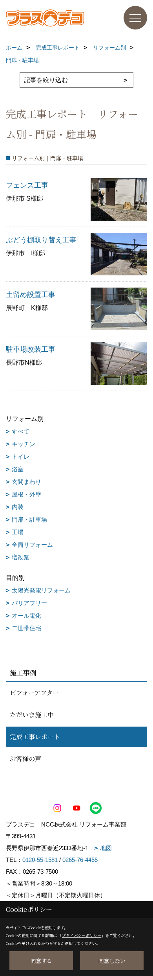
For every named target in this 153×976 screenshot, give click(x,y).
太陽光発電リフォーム (41, 590)
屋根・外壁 (26, 494)
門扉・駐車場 (29, 519)
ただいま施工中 (32, 714)
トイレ (20, 456)
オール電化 (26, 615)
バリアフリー (29, 603)
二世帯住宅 (26, 628)
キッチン (23, 444)
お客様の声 (25, 758)
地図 (106, 848)
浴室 (18, 469)
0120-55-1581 (40, 859)
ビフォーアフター (34, 692)
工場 (18, 532)
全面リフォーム (32, 544)
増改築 (20, 557)
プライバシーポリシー (81, 935)
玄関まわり (26, 481)
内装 (18, 507)
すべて (20, 431)
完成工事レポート (35, 736)
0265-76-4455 (80, 859)
